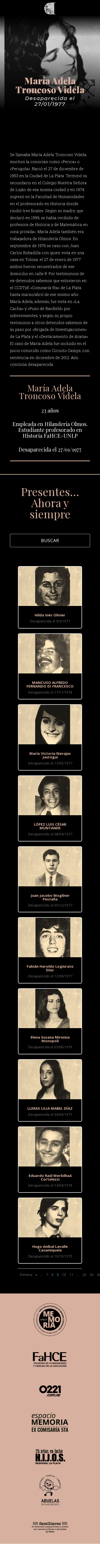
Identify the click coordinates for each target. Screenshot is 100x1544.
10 (64, 1274)
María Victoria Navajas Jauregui (50, 755)
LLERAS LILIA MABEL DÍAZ (50, 1108)
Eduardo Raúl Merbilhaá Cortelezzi (50, 1177)
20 (84, 1274)
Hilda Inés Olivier (50, 615)
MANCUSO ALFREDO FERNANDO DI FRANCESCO (50, 684)
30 (91, 1274)
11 (71, 1274)
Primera (26, 1274)
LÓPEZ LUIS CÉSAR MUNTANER (50, 826)
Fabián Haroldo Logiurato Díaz (50, 968)
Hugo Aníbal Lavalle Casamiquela (50, 1248)
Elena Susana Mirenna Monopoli (50, 1039)
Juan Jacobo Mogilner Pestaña (50, 897)
